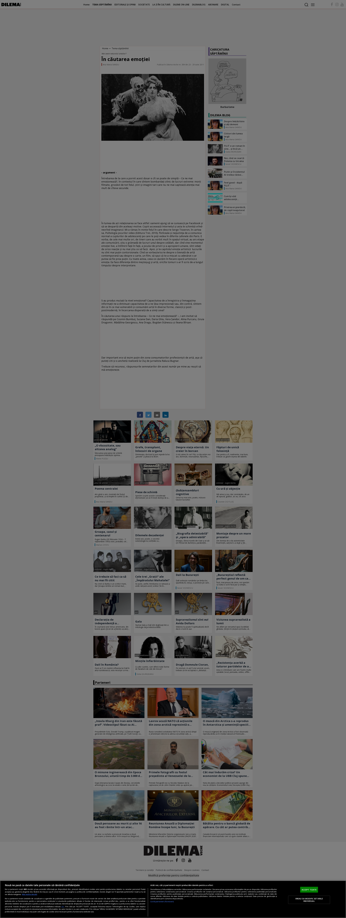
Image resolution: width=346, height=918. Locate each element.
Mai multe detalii (29, 894)
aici (62, 906)
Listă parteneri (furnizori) (162, 901)
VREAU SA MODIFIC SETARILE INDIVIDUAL (309, 899)
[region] (173, 899)
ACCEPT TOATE (309, 889)
